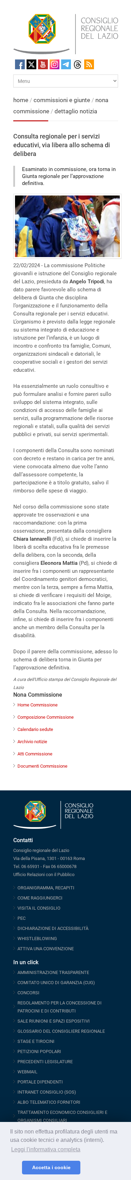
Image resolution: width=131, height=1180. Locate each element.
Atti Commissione (34, 753)
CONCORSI (28, 992)
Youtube (43, 64)
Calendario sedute (35, 729)
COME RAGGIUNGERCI (40, 898)
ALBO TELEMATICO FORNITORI (48, 1102)
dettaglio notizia (75, 111)
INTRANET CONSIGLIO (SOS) (46, 1092)
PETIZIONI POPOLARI (39, 1051)
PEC (21, 918)
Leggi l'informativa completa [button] (45, 1149)
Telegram (66, 64)
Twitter (31, 64)
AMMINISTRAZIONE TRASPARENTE (53, 972)
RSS (89, 64)
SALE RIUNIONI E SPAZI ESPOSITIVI (53, 1021)
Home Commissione (37, 705)
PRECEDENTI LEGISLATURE (45, 1061)
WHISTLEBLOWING (37, 938)
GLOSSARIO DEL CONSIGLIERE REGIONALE (61, 1031)
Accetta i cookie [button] (51, 1167)
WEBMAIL (27, 1071)
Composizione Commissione (45, 717)
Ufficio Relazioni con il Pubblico (43, 874)
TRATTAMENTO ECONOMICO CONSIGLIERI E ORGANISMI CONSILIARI (62, 1116)
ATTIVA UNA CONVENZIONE (45, 948)
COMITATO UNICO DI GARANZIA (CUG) (56, 982)
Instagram (54, 64)
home (20, 100)
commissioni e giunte (62, 100)
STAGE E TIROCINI (35, 1041)
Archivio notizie (32, 741)
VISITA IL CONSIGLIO (38, 908)
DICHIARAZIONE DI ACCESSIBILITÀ (52, 928)
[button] (15, 1168)
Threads (77, 64)
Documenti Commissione (42, 766)
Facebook (20, 64)
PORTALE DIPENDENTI (40, 1082)
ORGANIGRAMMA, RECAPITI (45, 887)
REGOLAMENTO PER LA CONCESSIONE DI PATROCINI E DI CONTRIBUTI (59, 1007)
